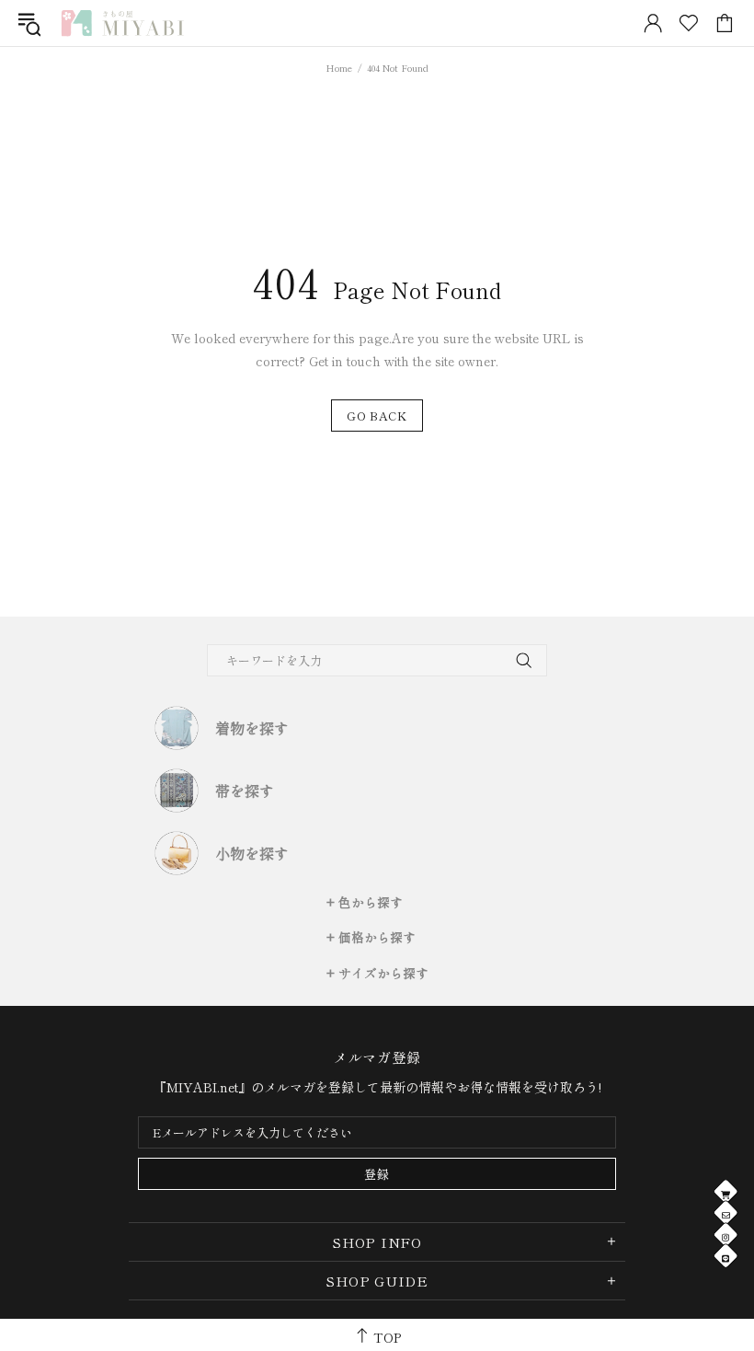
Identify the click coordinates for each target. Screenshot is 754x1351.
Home (339, 68)
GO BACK (377, 415)
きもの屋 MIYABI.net (122, 23)
